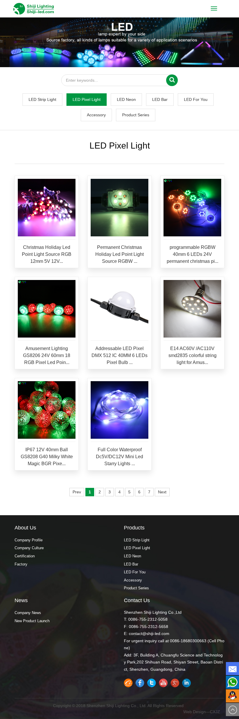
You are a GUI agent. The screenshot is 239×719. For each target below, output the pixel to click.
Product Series (135, 115)
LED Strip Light (42, 99)
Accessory (96, 115)
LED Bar (160, 99)
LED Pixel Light (87, 99)
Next (162, 492)
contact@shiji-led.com (149, 633)
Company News (28, 613)
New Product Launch (32, 621)
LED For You (196, 99)
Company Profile (29, 540)
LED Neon (126, 99)
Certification (25, 556)
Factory (21, 564)
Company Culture (29, 548)
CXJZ (215, 711)
